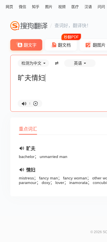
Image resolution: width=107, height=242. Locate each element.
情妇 (30, 169)
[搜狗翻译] (28, 26)
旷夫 (30, 148)
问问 (101, 7)
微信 (22, 7)
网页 (9, 7)
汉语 (88, 7)
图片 (49, 7)
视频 (62, 7)
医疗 (75, 7)
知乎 (35, 7)
